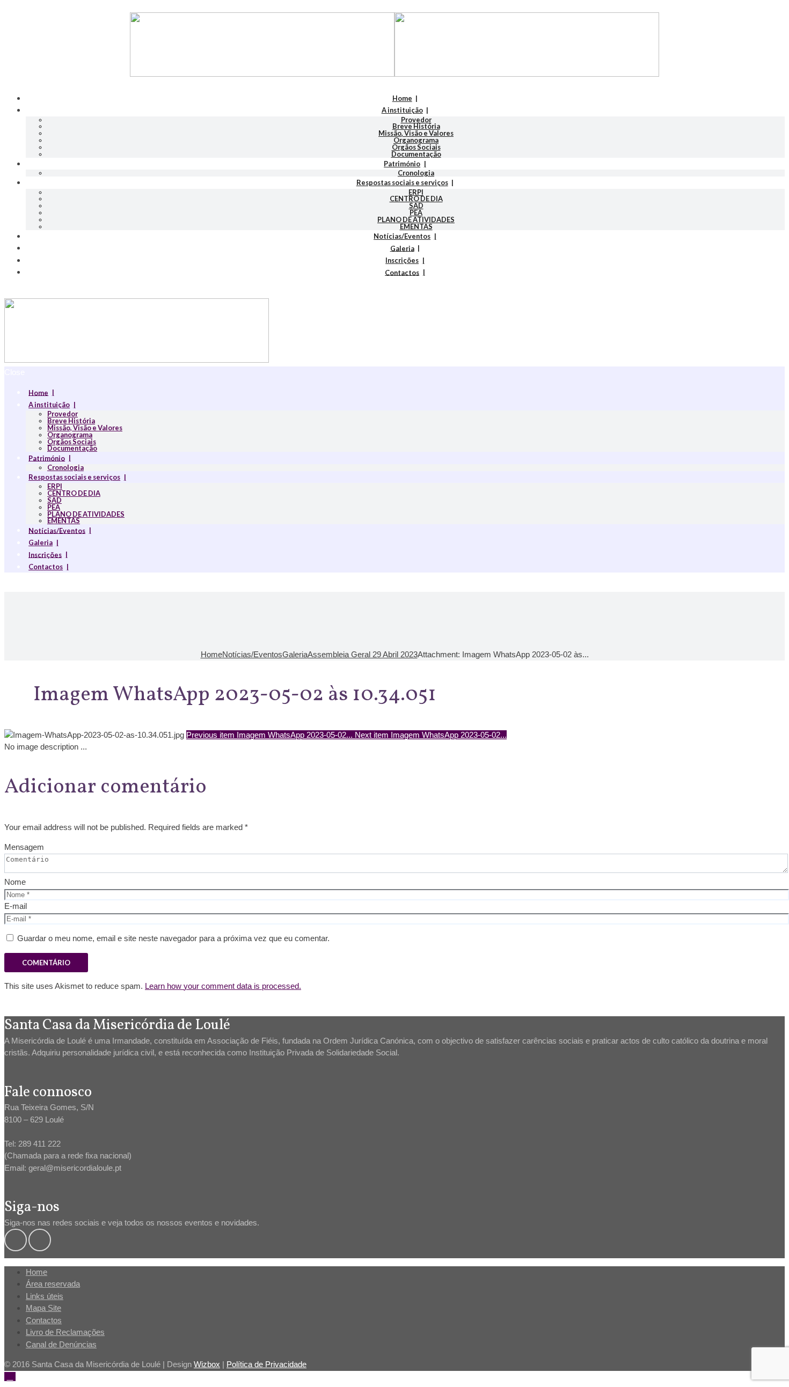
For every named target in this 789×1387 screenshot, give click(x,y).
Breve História (416, 126)
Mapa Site (43, 1307)
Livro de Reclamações (65, 1332)
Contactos (402, 272)
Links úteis (44, 1296)
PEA (416, 212)
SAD (416, 205)
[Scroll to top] (10, 1376)
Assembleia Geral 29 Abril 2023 (363, 654)
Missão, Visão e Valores (416, 133)
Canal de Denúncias (61, 1344)
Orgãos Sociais (416, 147)
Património (402, 163)
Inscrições (402, 260)
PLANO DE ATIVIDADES (416, 219)
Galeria (402, 248)
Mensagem (24, 847)
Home (402, 98)
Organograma (416, 140)
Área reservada (53, 1283)
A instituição (402, 110)
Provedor (416, 119)
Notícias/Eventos (402, 236)
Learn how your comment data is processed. (223, 985)
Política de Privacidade (266, 1364)
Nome (15, 881)
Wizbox (207, 1364)
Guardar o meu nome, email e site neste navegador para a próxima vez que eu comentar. (173, 938)
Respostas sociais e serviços (402, 182)
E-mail (15, 906)
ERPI (415, 192)
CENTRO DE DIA (416, 198)
